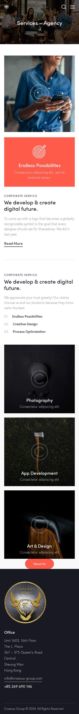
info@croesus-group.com (23, 678)
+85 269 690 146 (18, 686)
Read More (13, 243)
